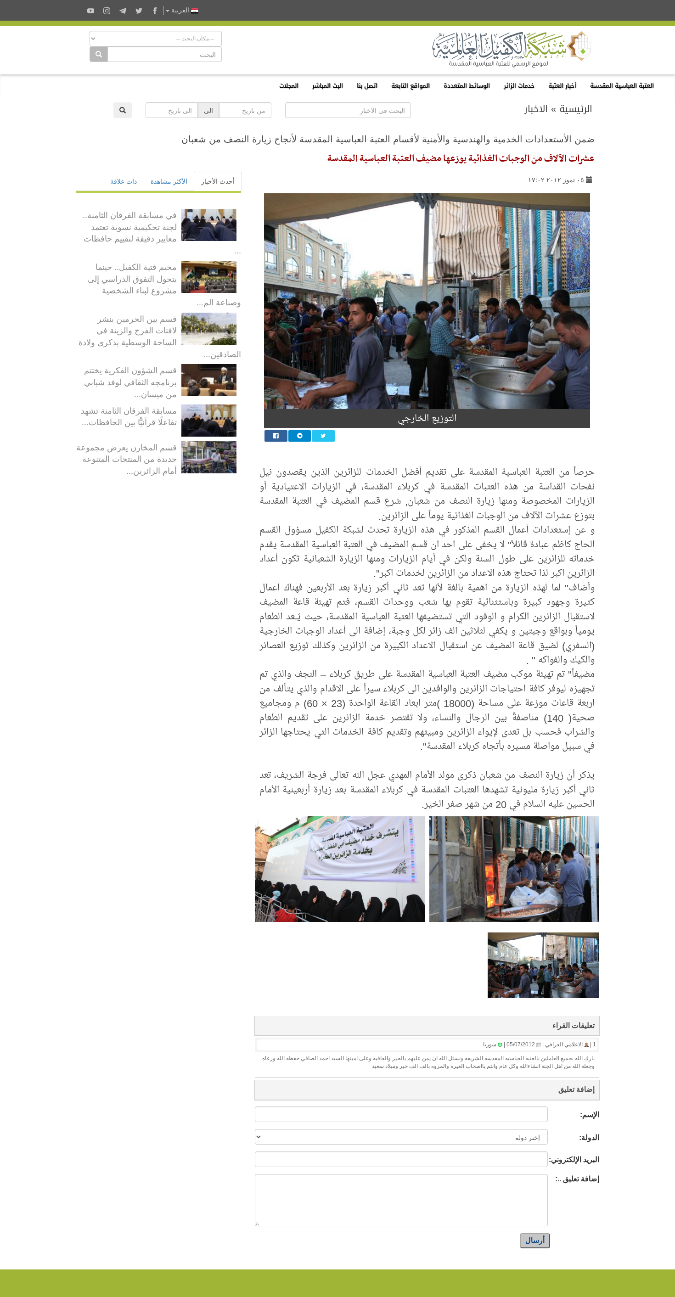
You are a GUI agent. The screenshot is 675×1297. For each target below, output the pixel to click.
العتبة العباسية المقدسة (622, 85)
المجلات (288, 85)
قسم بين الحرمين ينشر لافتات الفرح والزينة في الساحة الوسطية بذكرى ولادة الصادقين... (160, 335)
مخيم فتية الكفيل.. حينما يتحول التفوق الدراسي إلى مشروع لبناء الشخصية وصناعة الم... (164, 284)
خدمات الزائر (519, 85)
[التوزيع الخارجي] (427, 301)
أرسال (535, 1240)
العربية (180, 10)
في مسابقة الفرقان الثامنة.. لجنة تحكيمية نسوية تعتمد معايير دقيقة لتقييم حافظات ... (162, 232)
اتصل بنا (367, 85)
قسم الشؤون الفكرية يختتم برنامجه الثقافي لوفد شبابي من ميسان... (130, 381)
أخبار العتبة (562, 85)
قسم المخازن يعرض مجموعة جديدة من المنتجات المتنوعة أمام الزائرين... (126, 458)
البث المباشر (327, 85)
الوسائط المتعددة (467, 85)
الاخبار (536, 109)
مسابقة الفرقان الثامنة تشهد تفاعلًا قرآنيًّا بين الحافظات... (129, 416)
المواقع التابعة (410, 85)
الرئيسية (575, 109)
